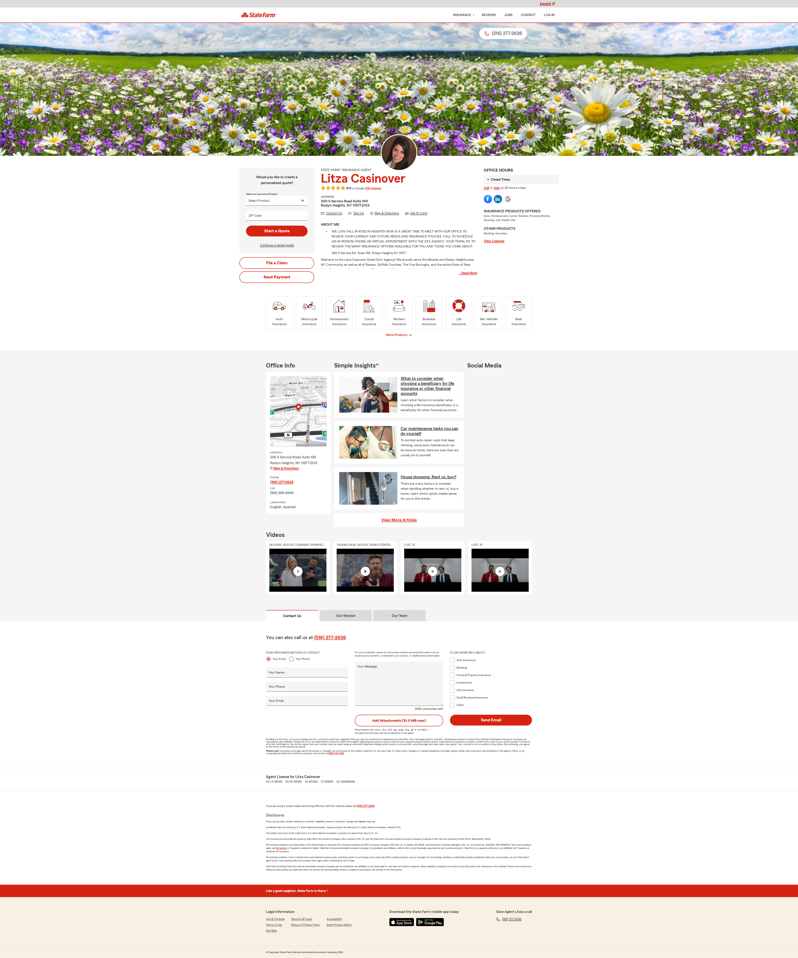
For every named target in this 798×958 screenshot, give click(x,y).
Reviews (489, 15)
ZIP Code (255, 215)
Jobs (508, 15)
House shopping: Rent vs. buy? (428, 477)
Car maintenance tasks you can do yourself (429, 431)
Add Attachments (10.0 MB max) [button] (399, 720)
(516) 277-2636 (281, 482)
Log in (549, 15)
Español (545, 3)
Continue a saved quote (277, 245)
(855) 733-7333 (336, 753)
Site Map (271, 930)
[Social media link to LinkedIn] (498, 199)
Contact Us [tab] (292, 616)
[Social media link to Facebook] (488, 199)
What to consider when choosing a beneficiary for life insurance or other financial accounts (427, 386)
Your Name (276, 672)
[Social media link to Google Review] (508, 199)
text (497, 187)
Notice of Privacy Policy (305, 925)
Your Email (279, 659)
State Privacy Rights (339, 925)
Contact (528, 15)
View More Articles (399, 520)
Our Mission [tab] (346, 615)
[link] (258, 15)
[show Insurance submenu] (472, 15)
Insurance (462, 15)
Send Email (491, 720)
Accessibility (334, 919)
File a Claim (277, 263)
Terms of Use (274, 925)
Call (486, 187)
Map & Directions (286, 468)
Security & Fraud (301, 919)
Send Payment (277, 277)
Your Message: (367, 666)
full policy (281, 848)
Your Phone (303, 659)
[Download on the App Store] (401, 922)
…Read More (468, 273)
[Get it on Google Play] (430, 922)
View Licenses (494, 241)
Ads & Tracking (275, 919)
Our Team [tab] (400, 615)
